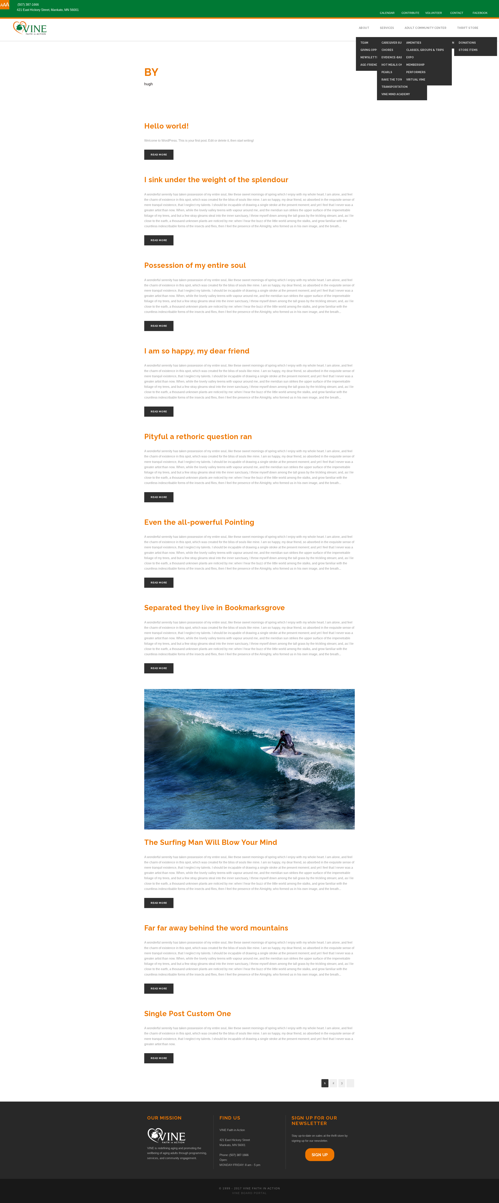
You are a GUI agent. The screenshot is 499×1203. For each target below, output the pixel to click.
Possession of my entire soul (195, 265)
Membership (415, 64)
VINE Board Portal (249, 1193)
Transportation (394, 86)
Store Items (468, 49)
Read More (159, 154)
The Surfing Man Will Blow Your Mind (210, 842)
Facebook (480, 12)
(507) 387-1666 (239, 1155)
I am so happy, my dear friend (197, 351)
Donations (467, 42)
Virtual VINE (415, 79)
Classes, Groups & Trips (425, 49)
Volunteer (433, 12)
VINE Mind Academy (395, 94)
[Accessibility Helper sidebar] (4, 4)
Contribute (410, 12)
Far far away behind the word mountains (216, 928)
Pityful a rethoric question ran (198, 436)
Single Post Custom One (187, 1013)
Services (387, 27)
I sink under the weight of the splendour (216, 179)
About (364, 27)
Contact (456, 12)
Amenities (413, 42)
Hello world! (166, 126)
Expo (410, 57)
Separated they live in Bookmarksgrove (214, 607)
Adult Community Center (425, 27)
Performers (416, 72)
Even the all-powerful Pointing (199, 522)
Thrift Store (468, 27)
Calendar (387, 12)
